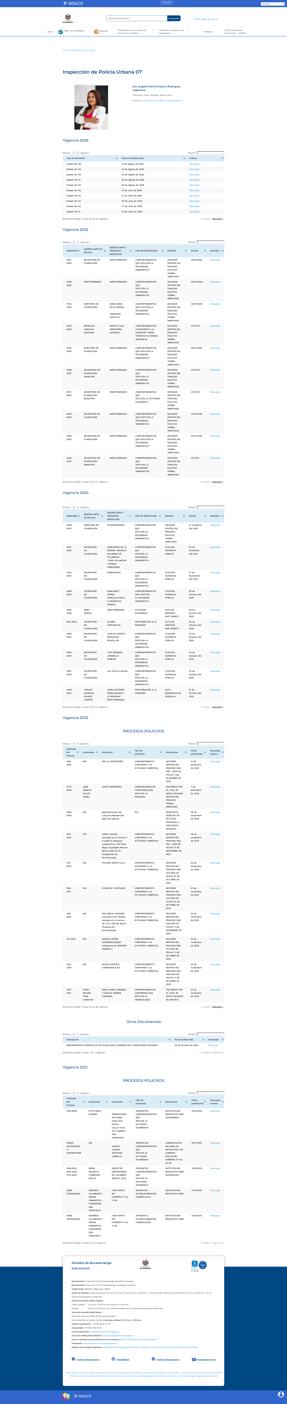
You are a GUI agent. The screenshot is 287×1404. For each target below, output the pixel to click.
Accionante (88, 752)
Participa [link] (208, 31)
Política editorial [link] (211, 1372)
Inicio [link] (50, 31)
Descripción (172, 752)
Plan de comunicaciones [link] (82, 1376)
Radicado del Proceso (71, 752)
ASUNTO (171, 251)
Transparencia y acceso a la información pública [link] (131, 31)
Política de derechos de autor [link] (112, 1376)
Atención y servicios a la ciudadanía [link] (171, 31)
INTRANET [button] (167, 2)
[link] (73, 5)
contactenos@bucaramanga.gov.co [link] (105, 1332)
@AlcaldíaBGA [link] (122, 1359)
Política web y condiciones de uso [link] (183, 1372)
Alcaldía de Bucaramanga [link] (88, 1359)
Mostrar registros (76, 153)
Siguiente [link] (217, 219)
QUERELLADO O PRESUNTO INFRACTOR (118, 250)
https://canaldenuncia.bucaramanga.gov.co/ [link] (139, 1339)
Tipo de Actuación (76, 158)
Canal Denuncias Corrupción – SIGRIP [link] (235, 31)
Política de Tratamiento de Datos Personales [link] (141, 1372)
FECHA (194, 251)
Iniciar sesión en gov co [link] (206, 19)
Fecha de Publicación (133, 158)
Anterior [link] (206, 219)
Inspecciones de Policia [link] (83, 50)
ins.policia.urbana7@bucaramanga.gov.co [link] (162, 100)
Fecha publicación (197, 752)
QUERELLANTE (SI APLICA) (93, 251)
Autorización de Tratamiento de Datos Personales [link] (91, 1372)
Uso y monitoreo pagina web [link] (187, 1376)
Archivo (193, 158)
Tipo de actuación (140, 752)
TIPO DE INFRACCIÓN (146, 251)
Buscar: (192, 153)
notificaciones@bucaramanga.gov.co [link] (118, 1336)
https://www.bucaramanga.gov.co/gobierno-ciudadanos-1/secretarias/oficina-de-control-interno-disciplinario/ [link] (150, 1347)
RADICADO (72, 251)
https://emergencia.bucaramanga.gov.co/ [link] (100, 1343)
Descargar (213, 1039)
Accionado (107, 752)
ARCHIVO (215, 251)
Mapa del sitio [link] (211, 1376)
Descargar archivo (215, 752)
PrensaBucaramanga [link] (205, 1359)
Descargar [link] (194, 164)
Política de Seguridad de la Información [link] (149, 1376)
